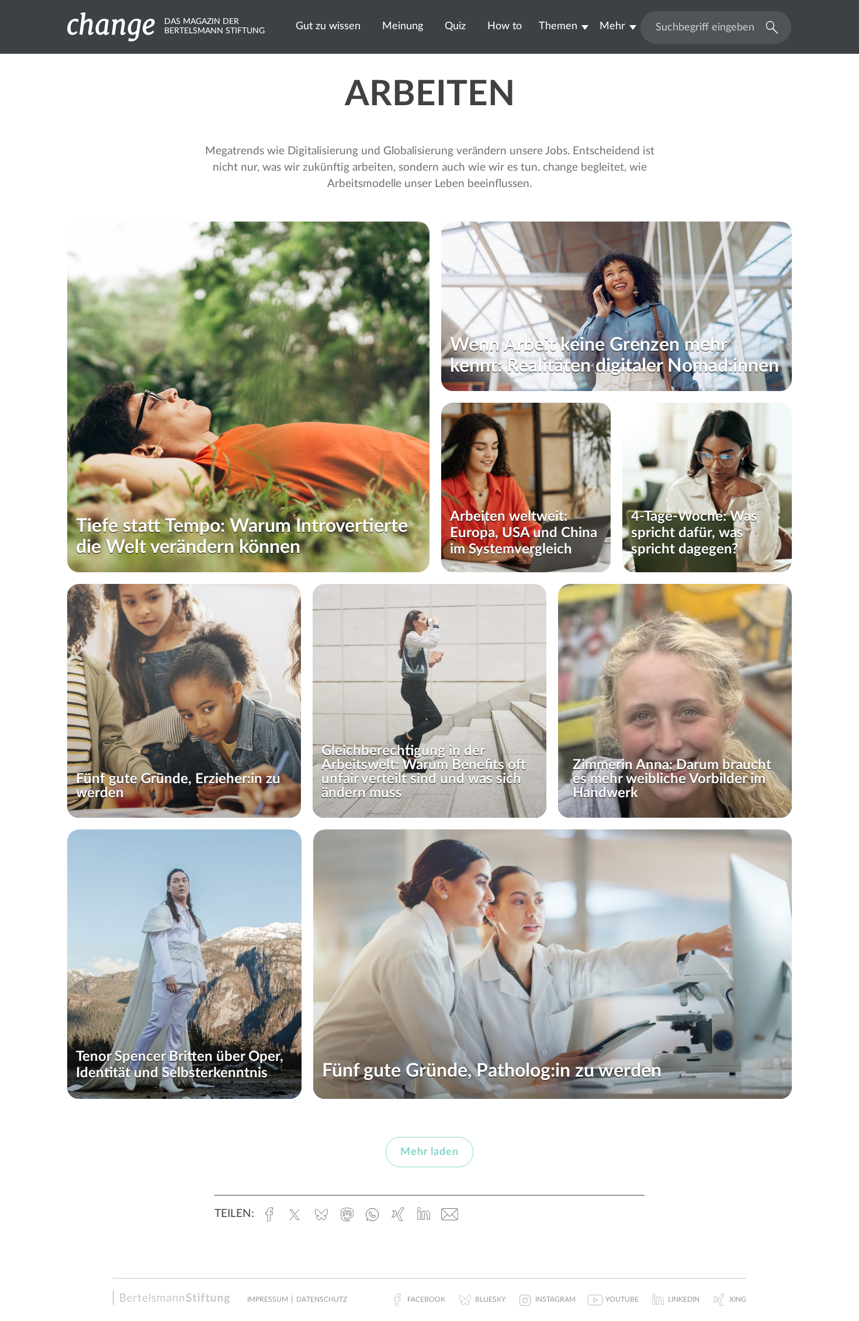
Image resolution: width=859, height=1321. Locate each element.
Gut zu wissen (328, 26)
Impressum (267, 1299)
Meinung (402, 26)
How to (504, 26)
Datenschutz (321, 1299)
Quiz (455, 26)
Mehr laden (429, 1152)
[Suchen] (769, 26)
